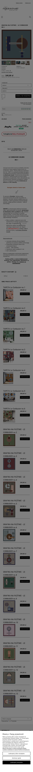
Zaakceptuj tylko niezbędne (16, 753)
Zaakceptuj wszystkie (16, 762)
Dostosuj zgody (16, 758)
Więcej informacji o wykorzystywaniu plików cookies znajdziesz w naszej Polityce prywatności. (16, 749)
